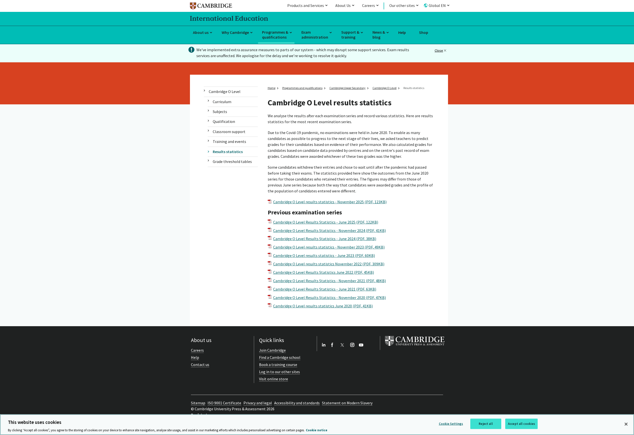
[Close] (626, 424)
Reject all (486, 423)
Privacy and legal (257, 402)
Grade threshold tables (232, 161)
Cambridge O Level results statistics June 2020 (323, 305)
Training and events (229, 141)
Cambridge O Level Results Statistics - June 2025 (325, 222)
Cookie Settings (451, 423)
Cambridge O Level (224, 91)
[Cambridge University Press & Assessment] (415, 346)
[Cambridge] (211, 6)
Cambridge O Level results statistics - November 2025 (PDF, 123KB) (330, 201)
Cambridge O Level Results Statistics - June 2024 (324, 238)
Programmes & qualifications (275, 35)
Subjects (220, 111)
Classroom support (229, 131)
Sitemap (198, 402)
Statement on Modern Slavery (347, 402)
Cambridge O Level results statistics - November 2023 (329, 247)
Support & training (350, 35)
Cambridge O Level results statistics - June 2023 (324, 255)
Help (402, 32)
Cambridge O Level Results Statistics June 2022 (323, 272)
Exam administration (314, 35)
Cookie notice (316, 430)
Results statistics (228, 151)
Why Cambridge (235, 32)
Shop (423, 32)
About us (201, 32)
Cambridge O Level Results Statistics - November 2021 (329, 280)
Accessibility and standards (297, 402)
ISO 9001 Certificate (224, 402)
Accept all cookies (521, 423)
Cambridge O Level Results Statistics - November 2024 (329, 230)
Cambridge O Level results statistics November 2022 (328, 263)
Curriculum (222, 101)
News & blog (378, 35)
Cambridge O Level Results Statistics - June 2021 (324, 289)
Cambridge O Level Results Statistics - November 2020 (329, 297)
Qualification (224, 121)
